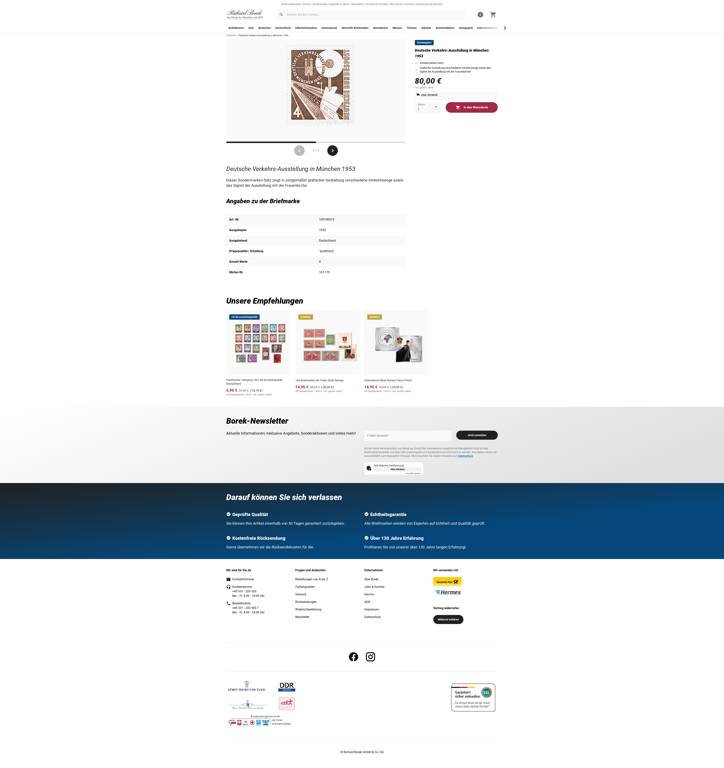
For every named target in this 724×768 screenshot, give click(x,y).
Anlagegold (466, 27)
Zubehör (426, 27)
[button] (281, 14)
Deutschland (283, 27)
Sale (251, 27)
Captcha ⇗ (414, 473)
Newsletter (357, 4)
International (329, 27)
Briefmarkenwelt (291, 4)
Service (307, 4)
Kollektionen (236, 27)
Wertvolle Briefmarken (355, 27)
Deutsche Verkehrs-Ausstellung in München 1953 (263, 35)
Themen (412, 27)
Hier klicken (398, 469)
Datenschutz (465, 455)
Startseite (231, 35)
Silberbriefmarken (306, 27)
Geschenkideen (445, 27)
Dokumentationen (488, 27)
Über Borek (396, 4)
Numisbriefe (380, 27)
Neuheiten (264, 27)
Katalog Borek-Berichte (429, 4)
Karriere (409, 4)
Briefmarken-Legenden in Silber (331, 4)
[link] (245, 14)
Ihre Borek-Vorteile (376, 4)
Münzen (397, 27)
